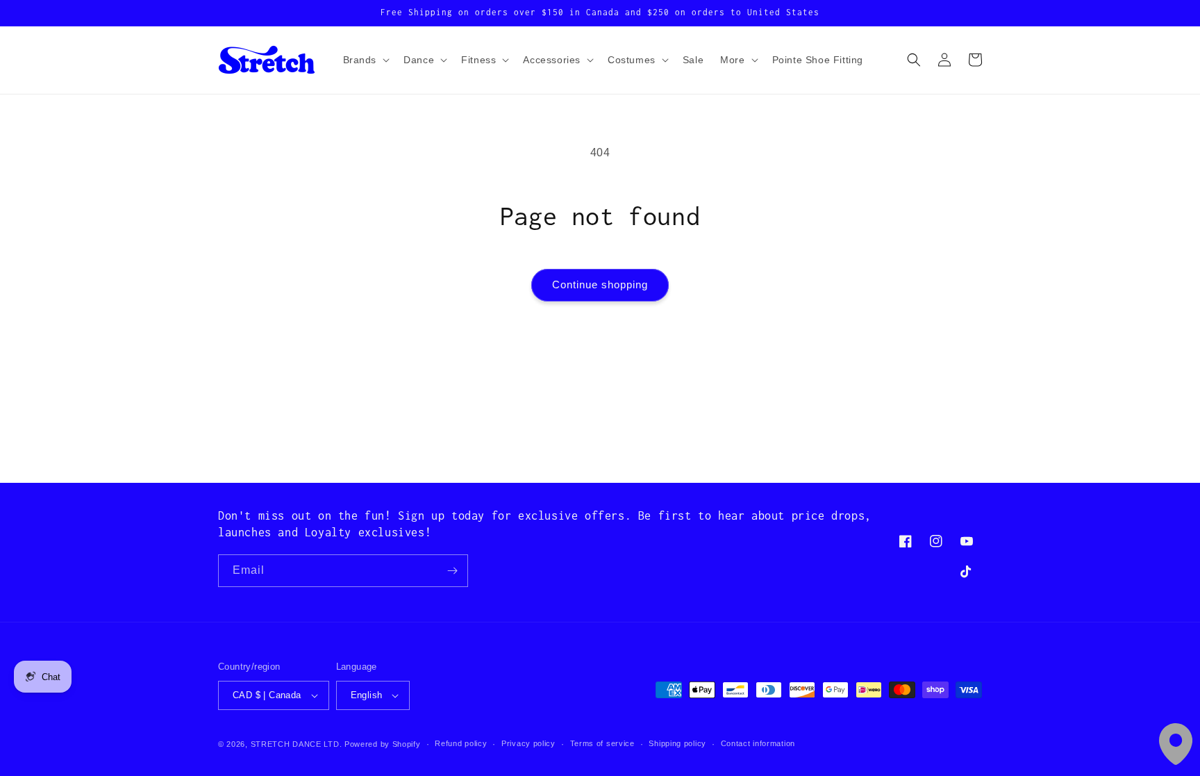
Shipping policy (677, 743)
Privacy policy (528, 743)
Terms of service (602, 743)
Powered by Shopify (382, 744)
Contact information (758, 743)
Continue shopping (600, 284)
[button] (365, 59)
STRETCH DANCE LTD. (296, 744)
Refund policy (461, 743)
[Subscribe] (452, 570)
